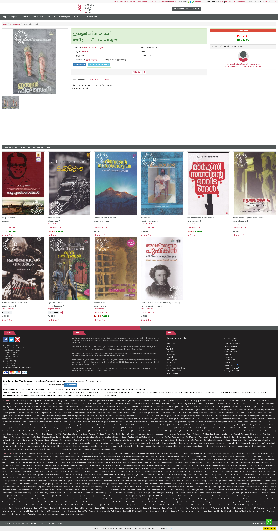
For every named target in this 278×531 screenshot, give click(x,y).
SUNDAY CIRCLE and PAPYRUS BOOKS (135, 443)
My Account (92, 17)
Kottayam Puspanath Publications (191, 422)
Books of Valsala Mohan (208, 496)
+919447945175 (199, 2)
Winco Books (39, 449)
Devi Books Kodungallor (98, 410)
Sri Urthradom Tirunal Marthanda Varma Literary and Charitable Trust (53, 443)
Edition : (145, 52)
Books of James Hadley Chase (122, 469)
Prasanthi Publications (242, 434)
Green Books (261, 413)
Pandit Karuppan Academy (11, 434)
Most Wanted (37, 453)
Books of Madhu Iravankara (234, 508)
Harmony (94, 416)
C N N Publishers (87, 407)
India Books (189, 416)
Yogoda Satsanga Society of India (104, 449)
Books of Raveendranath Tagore (70, 456)
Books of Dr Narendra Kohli (244, 475)
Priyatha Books (36, 437)
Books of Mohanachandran (114, 475)
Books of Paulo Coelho (154, 481)
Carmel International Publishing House (107, 407)
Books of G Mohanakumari (21, 484)
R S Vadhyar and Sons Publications (87, 437)
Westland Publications (25, 449)
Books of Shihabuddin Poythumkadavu (261, 466)
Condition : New (146, 56)
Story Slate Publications (100, 443)
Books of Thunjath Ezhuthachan (82, 466)
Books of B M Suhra (196, 472)
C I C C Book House (72, 407)
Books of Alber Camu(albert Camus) (187, 478)
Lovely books (90, 425)
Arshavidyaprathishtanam (217, 401)
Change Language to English (176, 338)
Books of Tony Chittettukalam (257, 487)
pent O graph (130, 434)
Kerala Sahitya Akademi (113, 422)
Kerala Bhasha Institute (9, 309)
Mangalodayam (236, 425)
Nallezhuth (200, 428)
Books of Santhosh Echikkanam (246, 511)
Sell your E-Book (172, 373)
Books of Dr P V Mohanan (174, 481)
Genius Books (165, 413)
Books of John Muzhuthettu (27, 511)
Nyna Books (136, 431)
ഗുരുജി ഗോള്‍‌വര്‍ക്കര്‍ (149, 221)
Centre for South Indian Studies (142, 407)
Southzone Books (239, 440)
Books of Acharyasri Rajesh (218, 453)
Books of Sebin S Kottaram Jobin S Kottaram (252, 478)
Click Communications (206, 407)
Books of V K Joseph (143, 493)
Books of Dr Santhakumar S (132, 487)
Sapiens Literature (51, 440)
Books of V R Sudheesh (174, 462)
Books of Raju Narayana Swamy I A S (74, 459)
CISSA (195, 407)
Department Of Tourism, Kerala (77, 410)
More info (169, 528)
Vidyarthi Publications (173, 446)
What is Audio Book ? (232, 344)
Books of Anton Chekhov (159, 472)
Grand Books (240, 413)
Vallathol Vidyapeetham (90, 446)
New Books (51, 17)
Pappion (50, 434)
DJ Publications (200, 410)
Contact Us (172, 2)
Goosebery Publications (226, 413)
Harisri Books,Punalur (68, 416)
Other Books (201, 431)
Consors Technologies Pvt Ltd (51, 523)
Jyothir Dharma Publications (164, 419)
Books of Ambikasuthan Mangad (72, 514)
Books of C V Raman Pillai (162, 505)
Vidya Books (140, 446)
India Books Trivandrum (203, 416)
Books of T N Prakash (224, 475)
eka (28, 413)
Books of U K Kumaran (119, 472)
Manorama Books (40, 428)
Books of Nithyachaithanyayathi (109, 462)
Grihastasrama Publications (23, 416)
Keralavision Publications (158, 422)
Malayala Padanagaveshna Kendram (154, 425)
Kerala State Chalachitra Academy (136, 422)
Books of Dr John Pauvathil (161, 493)
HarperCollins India (105, 416)
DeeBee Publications (57, 410)
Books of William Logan (45, 499)
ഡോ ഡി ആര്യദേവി (240, 221)
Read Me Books (143, 437)
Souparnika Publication (223, 440)
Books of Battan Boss (240, 459)
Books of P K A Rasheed (132, 511)
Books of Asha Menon (73, 475)
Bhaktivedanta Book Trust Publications (146, 404)
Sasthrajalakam (65, 440)
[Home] (5, 17)
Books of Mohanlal (209, 478)
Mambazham (207, 425)
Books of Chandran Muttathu (36, 505)
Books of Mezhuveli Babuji (227, 456)
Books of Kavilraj (243, 496)
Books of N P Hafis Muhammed (247, 499)
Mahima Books (118, 425)
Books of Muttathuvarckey (119, 478)
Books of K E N (269, 502)
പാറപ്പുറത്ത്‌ (6, 221)
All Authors (115, 2)
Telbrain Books (183, 443)
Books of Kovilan (8, 462)
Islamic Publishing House (78, 419)
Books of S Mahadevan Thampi (114, 490)
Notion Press (126, 431)
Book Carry (241, 404)
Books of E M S (209, 475)
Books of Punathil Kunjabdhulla (255, 453)
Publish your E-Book (173, 371)
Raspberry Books (120, 437)
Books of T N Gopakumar (57, 472)
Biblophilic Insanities (169, 404)
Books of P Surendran (43, 466)
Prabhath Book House (211, 434)
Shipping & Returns (231, 346)
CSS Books (262, 407)
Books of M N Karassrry (248, 472)
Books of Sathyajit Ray (234, 490)
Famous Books (79, 413)
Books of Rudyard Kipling (231, 493)
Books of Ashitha (257, 456)
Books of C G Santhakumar (104, 496)
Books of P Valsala (194, 456)
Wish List (229, 2)
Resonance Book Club (207, 437)
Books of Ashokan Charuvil (177, 466)
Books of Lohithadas (118, 499)
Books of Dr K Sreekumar (36, 459)
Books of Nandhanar (54, 487)
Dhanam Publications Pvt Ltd (119, 410)
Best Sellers (26, 17)
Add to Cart (137, 72)
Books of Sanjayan (83, 469)
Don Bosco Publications (238, 410)
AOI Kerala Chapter (18, 401)
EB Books (5, 413)
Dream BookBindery (255, 410)
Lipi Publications (31, 425)
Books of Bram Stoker (168, 484)
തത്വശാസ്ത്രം (15, 24)
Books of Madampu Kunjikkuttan (51, 475)
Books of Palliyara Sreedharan (76, 453)
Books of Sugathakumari (209, 502)
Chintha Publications (193, 224)
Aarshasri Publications (71, 401)
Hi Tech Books (148, 416)
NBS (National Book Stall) (239, 428)
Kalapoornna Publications (231, 419)
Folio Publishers (123, 413)
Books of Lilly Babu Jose (104, 508)
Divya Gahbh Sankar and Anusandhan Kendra (159, 410)
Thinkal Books (209, 443)
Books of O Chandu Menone (137, 499)
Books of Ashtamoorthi (239, 484)
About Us (227, 354)
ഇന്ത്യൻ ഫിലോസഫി (92, 34)
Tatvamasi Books (169, 443)
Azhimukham (56, 404)
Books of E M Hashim (177, 475)
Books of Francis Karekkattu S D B (217, 459)
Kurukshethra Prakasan (148, 224)
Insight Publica (7, 419)
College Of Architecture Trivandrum (237, 407)
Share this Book (79, 65)
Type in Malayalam (231, 368)
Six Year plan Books (167, 440)
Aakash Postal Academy (54, 401)
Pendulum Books (118, 434)
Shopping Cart (240, 2)
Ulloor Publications (33, 446)
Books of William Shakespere (162, 478)
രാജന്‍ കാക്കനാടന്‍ (102, 221)
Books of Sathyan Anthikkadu (176, 499)
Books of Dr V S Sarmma (261, 481)
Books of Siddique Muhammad (52, 490)
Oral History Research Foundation (183, 431)
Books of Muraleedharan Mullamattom (109, 466)
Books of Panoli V (232, 472)
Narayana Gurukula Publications (216, 428)
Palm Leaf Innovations (267, 431)
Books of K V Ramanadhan (212, 508)
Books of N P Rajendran (90, 505)
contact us (116, 392)
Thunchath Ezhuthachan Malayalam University (243, 443)
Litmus (41, 425)
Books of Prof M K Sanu (178, 472)
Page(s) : (79, 56)
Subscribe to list (70, 385)
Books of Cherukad (81, 484)
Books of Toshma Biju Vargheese (33, 487)
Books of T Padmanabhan (259, 469)
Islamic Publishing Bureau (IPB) (56, 419)
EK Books (21, 413)
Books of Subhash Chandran (133, 462)
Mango (245, 425)
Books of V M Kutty (56, 505)
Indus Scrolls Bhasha (263, 416)
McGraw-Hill (144, 428)
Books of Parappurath (101, 472)
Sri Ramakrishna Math (19, 443)
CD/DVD (126, 407)
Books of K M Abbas (213, 493)
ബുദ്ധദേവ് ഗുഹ (100, 306)
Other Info (105, 80)
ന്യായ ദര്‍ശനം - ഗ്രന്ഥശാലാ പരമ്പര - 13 (250, 218)
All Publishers (124, 2)
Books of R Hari (87, 496)
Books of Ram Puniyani (86, 511)
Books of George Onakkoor (254, 490)
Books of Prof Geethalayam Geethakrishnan (89, 493)
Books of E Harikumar (68, 511)
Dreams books (269, 410)
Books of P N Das (9, 475)
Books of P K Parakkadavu (140, 478)
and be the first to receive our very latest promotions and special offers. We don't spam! (52, 381)
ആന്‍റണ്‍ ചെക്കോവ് (55, 306)
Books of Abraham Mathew (188, 502)
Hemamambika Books (133, 416)
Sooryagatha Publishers (193, 440)
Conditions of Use (230, 352)
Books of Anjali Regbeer (228, 502)
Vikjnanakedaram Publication (193, 446)
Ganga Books (154, 413)
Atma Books (246, 401)
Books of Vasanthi (80, 481)
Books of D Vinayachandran (194, 490)
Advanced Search (135, 2)
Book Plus (260, 404)
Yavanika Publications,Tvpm (67, 449)
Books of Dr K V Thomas (204, 484)
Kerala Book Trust (69, 422)
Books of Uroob (53, 459)
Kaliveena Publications (249, 419)
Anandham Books (189, 401)
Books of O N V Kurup (158, 456)
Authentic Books (7, 404)
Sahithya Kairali (241, 437)
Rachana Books (107, 437)
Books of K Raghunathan (218, 481)
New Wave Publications (37, 431)
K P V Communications (183, 419)
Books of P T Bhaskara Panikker (222, 499)
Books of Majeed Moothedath (240, 481)
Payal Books (83, 434)
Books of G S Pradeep (9, 499)
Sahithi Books (229, 437)
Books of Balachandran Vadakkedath (156, 511)
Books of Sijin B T (123, 505)
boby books (220, 404)
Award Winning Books (23, 453)
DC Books (37, 410)
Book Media (251, 404)
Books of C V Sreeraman (256, 508)
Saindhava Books (8, 440)
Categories (13, 17)
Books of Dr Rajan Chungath (135, 475)
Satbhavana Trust (79, 440)
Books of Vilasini (40, 472)
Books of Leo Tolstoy (138, 459)
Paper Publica (41, 434)
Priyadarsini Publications (20, 437)
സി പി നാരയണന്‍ (194, 221)
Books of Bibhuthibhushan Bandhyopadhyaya (229, 466)
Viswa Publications (243, 446)
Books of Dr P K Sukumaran (155, 462)
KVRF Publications (229, 422)
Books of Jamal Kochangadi (157, 475)
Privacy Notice (229, 349)
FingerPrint (101, 413)
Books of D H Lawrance (43, 496)
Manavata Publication (221, 425)
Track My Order (171, 360)
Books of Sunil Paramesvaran (32, 478)
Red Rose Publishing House (174, 437)
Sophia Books (209, 440)
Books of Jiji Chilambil (141, 496)
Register (265, 2)
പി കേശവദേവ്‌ (53, 221)
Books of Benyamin (121, 459)
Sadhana (219, 437)
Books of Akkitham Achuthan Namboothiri (213, 469)
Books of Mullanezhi (154, 490)
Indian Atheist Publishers (223, 416)
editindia (13, 413)
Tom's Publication (267, 443)
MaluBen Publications (193, 425)
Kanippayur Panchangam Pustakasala (245, 224)
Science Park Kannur (94, 440)
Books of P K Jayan (41, 508)
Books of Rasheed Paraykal (141, 505)
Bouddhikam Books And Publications (38, 407)
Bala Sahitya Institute (70, 404)
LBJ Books (266, 422)
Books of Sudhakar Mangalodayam (262, 459)
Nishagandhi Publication (65, 431)
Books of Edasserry (133, 502)
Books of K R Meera (132, 466)
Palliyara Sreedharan (249, 431)
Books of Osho (58, 453)
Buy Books (79, 17)
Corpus (254, 407)
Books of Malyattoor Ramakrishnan (20, 472)
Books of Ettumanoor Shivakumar (119, 456)
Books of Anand (179, 493)
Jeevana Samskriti (130, 419)
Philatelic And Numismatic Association (150, 434)
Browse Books (38, 17)
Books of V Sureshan (156, 499)
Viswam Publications (259, 446)
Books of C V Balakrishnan (213, 462)
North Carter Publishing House (100, 431)
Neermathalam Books (9, 431)
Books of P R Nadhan (101, 499)
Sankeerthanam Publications (33, 440)
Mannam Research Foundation (21, 428)
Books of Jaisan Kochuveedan (60, 493)
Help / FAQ (228, 363)
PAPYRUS (58, 434)
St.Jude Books (85, 443)
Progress (46, 437)
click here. (186, 392)
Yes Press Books (85, 449)
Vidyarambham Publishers (155, 446)
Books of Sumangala (142, 469)
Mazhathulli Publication (130, 428)
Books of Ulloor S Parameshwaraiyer (185, 496)
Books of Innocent (108, 505)
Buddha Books (58, 407)
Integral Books (19, 419)
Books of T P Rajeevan (72, 487)
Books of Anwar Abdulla (15, 502)
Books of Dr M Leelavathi (28, 481)
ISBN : (149, 48)
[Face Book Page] (5, 342)
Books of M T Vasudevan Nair (99, 453)
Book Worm (270, 404)
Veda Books (113, 446)
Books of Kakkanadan (67, 469)
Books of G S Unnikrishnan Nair (61, 508)
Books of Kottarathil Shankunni (94, 456)
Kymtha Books (243, 422)
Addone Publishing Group (125, 401)
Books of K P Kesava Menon (50, 462)
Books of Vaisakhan (29, 514)
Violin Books (209, 446)
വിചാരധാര (145, 218)
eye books (57, 413)
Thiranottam (220, 443)
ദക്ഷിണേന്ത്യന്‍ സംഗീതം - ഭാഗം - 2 (17, 303)
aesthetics (164, 401)
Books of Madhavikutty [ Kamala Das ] (126, 453)
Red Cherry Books (156, 437)
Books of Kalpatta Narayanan (166, 502)
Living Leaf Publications (53, 425)
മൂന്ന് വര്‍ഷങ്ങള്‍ (55, 303)
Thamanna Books (196, 443)
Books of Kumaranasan (17, 459)
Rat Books (132, 437)
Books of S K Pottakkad (180, 453)
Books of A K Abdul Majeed (238, 505)
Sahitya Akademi (254, 437)
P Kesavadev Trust (214, 431)
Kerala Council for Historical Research (90, 422)
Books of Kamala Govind (54, 478)
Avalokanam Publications (24, 404)
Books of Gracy (118, 502)
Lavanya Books (255, 422)
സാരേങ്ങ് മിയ (100, 303)
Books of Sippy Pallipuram (23, 456)
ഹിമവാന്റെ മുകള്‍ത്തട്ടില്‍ (105, 218)
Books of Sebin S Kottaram (91, 490)
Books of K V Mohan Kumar (28, 475)
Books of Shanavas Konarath (28, 490)
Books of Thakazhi (236, 453)
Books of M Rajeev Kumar (11, 514)
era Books (34, 413)
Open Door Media (163, 431)
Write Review (93, 80)
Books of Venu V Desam (235, 487)
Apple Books (201, 401)
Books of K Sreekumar (227, 496)
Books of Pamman (209, 456)
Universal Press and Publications (52, 446)
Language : (82, 52)
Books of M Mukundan (198, 453)
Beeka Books (97, 404)
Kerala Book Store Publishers (50, 422)
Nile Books (51, 431)
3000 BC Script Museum (34, 401)
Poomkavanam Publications (175, 434)
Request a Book (163, 2)
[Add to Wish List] (144, 72)
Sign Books (117, 440)
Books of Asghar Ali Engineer (199, 499)
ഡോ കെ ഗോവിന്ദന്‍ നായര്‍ (151, 306)
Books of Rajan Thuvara (98, 484)
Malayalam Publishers (176, 425)
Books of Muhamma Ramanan (119, 484)
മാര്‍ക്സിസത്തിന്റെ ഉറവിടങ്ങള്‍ (200, 218)
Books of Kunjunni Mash (84, 508)
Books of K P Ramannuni (48, 481)
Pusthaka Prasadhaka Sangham (62, 437)
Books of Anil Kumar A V (24, 466)
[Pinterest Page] (18, 342)
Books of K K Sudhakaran (87, 462)
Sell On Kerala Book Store (175, 368)
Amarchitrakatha (175, 401)
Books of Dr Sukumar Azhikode (200, 466)
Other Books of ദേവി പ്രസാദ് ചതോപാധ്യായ (243, 64)
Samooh (19, 440)
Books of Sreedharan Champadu (214, 505)
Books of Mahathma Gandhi (160, 496)
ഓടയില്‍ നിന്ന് (54, 218)
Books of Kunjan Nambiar (91, 487)
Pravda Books (256, 434)
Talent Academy (156, 443)
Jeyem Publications (145, 419)
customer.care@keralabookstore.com (17, 368)
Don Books (224, 410)
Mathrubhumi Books (74, 428)
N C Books (190, 428)
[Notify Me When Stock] (14, 312)
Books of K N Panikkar (124, 496)
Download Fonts (230, 365)
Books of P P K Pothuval (215, 490)
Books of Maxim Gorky (39, 493)
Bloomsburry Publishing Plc (187, 404)
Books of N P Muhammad (258, 484)
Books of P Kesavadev (226, 478)
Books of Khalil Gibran (141, 456)
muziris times (169, 428)
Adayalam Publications (55, 309)
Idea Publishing (178, 416)
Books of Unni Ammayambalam (13, 505)
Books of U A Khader (69, 462)
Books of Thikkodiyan (267, 511)
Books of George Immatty (171, 508)
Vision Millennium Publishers (225, 446)
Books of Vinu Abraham (192, 508)
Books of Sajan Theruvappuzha (155, 487)
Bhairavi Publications (123, 404)
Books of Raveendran (28, 469)
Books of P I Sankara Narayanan (250, 502)
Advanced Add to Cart (149, 2)
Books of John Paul (96, 481)
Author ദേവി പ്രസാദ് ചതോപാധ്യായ (227, 47)
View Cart (169, 346)
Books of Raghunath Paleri (214, 472)
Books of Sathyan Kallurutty (92, 475)
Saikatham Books (268, 437)
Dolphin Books (213, 410)
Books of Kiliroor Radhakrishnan (45, 456)
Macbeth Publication (104, 425)
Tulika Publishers (19, 446)
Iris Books (40, 419)
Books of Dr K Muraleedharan (48, 514)
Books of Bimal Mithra (27, 499)
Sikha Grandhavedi (128, 440)
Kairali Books (215, 419)
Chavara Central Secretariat (165, 407)
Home (5, 24)
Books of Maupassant (63, 499)
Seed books (107, 440)
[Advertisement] (139, 125)
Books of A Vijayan (65, 481)
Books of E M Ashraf (225, 511)
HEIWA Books (119, 416)
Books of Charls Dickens (111, 487)
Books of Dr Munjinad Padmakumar (181, 487)
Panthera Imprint (28, 434)
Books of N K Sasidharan (74, 478)
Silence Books (142, 440)
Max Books (117, 428)
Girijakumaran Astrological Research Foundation (199, 413)
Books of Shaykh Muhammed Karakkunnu (17, 508)
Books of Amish (147, 502)
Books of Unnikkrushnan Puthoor (96, 478)
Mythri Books (180, 428)
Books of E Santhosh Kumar (114, 481)
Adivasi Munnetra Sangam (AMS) (147, 401)
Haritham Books (99, 309)
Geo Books (176, 413)
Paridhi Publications (70, 434)
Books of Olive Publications (265, 475)
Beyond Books (109, 404)
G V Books (144, 413)
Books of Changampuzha (239, 469)
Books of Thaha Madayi (195, 493)
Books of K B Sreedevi (61, 466)
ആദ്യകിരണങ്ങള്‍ (9, 218)
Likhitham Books (18, 425)
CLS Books (220, 407)
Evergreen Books (46, 413)
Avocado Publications (42, 404)
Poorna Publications (8, 224)
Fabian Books (67, 413)
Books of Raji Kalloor (72, 505)
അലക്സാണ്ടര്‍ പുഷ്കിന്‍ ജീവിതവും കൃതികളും (161, 303)
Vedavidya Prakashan (126, 446)
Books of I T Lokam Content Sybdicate (165, 469)
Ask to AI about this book (98, 65)
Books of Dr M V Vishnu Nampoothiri (145, 484)
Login (274, 2)
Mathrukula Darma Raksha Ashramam (97, 428)
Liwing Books (68, 425)
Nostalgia (116, 431)
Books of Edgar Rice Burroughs (196, 481)
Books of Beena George (34, 502)
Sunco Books (114, 443)
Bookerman (19, 407)
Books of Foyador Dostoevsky (205, 511)
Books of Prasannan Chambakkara (263, 496)
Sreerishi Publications (255, 440)
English (221, 2)
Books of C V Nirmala (22, 493)
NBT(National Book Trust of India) (262, 428)
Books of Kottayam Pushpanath (101, 459)
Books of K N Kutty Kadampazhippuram (210, 487)
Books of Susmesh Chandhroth (27, 462)
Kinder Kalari (173, 422)
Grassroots (251, 413)
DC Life (45, 410)
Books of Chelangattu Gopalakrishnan (120, 493)
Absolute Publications (89, 401)
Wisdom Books (50, 449)
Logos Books (79, 425)
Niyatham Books (82, 431)
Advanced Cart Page (231, 341)
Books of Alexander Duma (62, 484)
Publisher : (89, 48)
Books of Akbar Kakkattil (177, 456)
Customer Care (191, 2)
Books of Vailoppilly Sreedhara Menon (254, 462)
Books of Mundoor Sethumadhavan (262, 505)
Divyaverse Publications (185, 410)
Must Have (48, 453)
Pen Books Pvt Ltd (103, 434)
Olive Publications (149, 431)
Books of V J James (72, 490)
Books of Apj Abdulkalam (101, 469)
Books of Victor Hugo (185, 484)
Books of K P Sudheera (151, 508)
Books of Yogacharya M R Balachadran (187, 505)
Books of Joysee (173, 459)
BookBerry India (7, 407)
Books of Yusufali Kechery (11, 478)
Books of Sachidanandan (267, 472)
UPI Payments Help (231, 371)
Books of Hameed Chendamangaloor (66, 496)
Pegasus (92, 434)
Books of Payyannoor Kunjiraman (80, 472)
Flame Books (111, 413)
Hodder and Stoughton (163, 416)
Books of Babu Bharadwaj (173, 490)
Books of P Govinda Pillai (136, 490)
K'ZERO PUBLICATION (201, 419)
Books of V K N (243, 456)
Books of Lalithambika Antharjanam (128, 508)
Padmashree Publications (232, 431)
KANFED (262, 419)
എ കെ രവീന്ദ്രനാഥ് (9, 306)
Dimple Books (136, 410)
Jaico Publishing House (96, 419)
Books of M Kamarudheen (102, 502)
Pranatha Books (226, 434)
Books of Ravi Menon (188, 469)
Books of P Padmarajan (193, 462)
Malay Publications (132, 425)
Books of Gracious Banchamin (80, 502)
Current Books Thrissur (24, 410)
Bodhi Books (230, 404)
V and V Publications (73, 446)
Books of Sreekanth (222, 484)
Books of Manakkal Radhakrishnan (109, 511)
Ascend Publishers (234, 401)
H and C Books (40, 416)
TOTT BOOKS (7, 446)
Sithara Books (154, 440)
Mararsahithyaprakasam (57, 428)
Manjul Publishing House (258, 425)
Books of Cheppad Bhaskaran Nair (20, 496)
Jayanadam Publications (114, 419)
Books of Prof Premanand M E (56, 502)
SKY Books (180, 440)
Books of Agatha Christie (157, 459)
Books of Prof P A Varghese (48, 469)
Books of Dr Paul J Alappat (42, 484)
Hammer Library (53, 416)
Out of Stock (7, 313)
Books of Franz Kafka (194, 475)
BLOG (270, 17)
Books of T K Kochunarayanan (182, 511)
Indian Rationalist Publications (244, 416)
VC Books (103, 446)
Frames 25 (134, 413)
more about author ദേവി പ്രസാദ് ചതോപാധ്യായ (243, 66)
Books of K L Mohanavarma (48, 511)
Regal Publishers (191, 437)
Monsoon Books (156, 428)
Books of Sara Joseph (231, 462)
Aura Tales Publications (261, 401)
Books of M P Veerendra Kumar (192, 459)
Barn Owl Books (85, 404)
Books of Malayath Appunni (139, 472)
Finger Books (91, 413)
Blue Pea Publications (206, 404)
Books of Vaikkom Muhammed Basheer (155, 453)
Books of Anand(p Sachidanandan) (154, 466)
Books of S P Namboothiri (82, 499)
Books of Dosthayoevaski (135, 481)
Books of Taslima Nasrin (10, 469)
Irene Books (30, 419)
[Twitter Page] (11, 342)
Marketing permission (56, 385)
